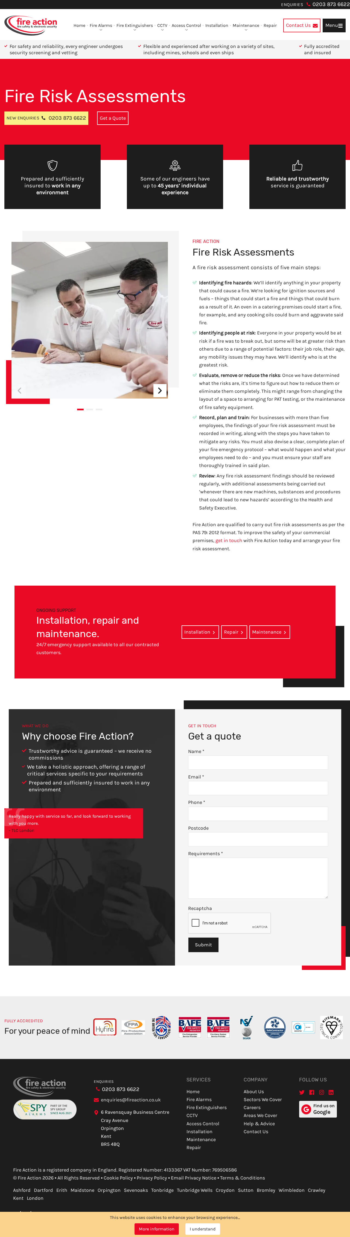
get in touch (228, 540)
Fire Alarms (101, 25)
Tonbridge (162, 1190)
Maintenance (246, 25)
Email (196, 777)
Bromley (266, 1190)
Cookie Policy (118, 1178)
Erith (61, 1190)
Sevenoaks (136, 1190)
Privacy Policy (152, 1178)
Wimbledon (292, 1190)
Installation (216, 25)
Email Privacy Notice (193, 1178)
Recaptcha (200, 908)
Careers (252, 1107)
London (35, 1198)
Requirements (205, 854)
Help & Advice (259, 1124)
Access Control (186, 25)
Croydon (225, 1190)
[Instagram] (321, 1092)
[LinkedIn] (331, 1092)
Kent (18, 1198)
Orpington (109, 1190)
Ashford (22, 1190)
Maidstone (82, 1190)
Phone (196, 802)
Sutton (245, 1190)
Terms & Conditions (242, 1178)
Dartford (43, 1190)
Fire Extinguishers (134, 25)
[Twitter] (302, 1092)
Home (79, 25)
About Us (254, 1092)
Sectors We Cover (263, 1099)
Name (196, 751)
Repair (270, 25)
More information (156, 1229)
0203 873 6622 (331, 4)
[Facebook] (311, 1092)
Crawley (316, 1190)
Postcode (198, 828)
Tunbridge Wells (194, 1190)
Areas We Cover (260, 1115)
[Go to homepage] (30, 25)
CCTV (162, 25)
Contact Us (256, 1132)
